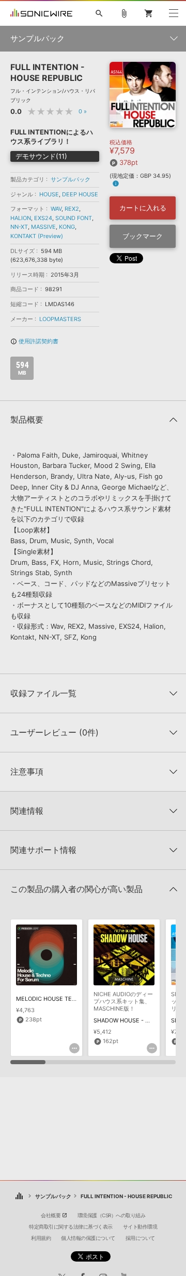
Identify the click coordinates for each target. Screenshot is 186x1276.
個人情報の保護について (88, 1238)
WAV (56, 208)
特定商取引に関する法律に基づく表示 (71, 1226)
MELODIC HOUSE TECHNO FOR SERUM (69, 998)
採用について (140, 1238)
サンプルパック (70, 179)
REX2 (72, 208)
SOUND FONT (73, 218)
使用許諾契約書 (34, 341)
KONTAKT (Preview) (36, 236)
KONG (67, 226)
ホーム (19, 1196)
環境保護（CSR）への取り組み (112, 1215)
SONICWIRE (41, 13)
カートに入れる (142, 208)
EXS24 (43, 218)
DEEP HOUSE (80, 194)
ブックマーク (142, 236)
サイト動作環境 (140, 1226)
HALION (20, 218)
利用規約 (41, 1238)
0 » (83, 111)
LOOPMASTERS (60, 319)
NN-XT (19, 226)
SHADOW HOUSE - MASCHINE (134, 1020)
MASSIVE (43, 226)
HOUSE (49, 194)
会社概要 (50, 1215)
